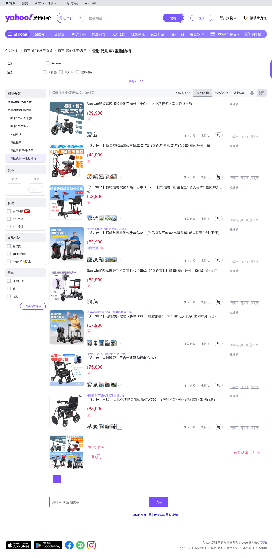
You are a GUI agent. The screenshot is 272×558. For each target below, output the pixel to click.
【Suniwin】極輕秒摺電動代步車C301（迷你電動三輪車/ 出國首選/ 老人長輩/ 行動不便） (154, 233)
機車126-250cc (19, 126)
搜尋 (159, 502)
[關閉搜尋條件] (80, 17)
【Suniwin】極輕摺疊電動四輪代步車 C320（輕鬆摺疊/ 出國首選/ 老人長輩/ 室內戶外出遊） (155, 189)
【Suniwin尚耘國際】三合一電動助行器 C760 (121, 358)
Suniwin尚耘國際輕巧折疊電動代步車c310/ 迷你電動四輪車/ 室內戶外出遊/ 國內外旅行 (152, 271)
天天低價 (118, 33)
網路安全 (232, 548)
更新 (263, 542)
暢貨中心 (79, 33)
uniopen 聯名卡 (228, 33)
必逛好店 (157, 33)
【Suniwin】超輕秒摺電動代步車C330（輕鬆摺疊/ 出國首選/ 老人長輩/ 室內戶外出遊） (152, 316)
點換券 (39, 33)
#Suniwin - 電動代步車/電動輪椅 (155, 514)
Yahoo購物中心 (28, 18)
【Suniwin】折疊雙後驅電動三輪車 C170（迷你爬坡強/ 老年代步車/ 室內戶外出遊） (150, 146)
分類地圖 (261, 548)
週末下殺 (177, 33)
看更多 (195, 33)
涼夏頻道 (138, 33)
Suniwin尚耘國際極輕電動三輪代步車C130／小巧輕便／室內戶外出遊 (139, 104)
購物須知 (216, 548)
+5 (119, 177)
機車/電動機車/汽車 (20, 110)
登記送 (59, 33)
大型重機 (15, 134)
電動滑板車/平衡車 (21, 150)
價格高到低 (221, 93)
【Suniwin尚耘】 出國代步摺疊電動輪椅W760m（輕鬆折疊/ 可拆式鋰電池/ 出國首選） (152, 399)
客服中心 (184, 548)
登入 (201, 18)
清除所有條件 (33, 306)
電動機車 (15, 142)
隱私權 (247, 548)
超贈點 (256, 33)
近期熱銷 (239, 93)
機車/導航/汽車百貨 (20, 102)
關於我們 (200, 548)
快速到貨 (98, 33)
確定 (35, 189)
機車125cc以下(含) (21, 118)
